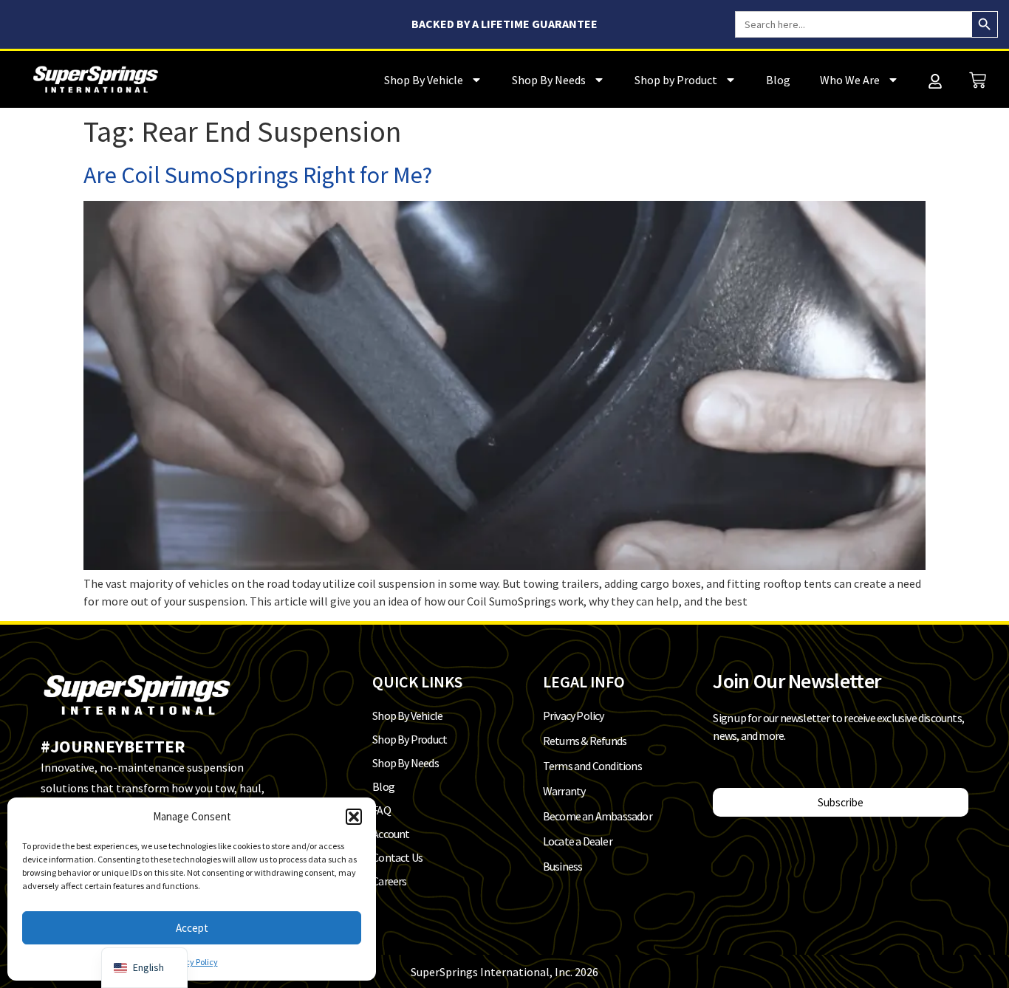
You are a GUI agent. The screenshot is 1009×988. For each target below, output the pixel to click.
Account (390, 833)
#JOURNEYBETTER (113, 746)
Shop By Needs (549, 79)
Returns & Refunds (584, 740)
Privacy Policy (192, 961)
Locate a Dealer (577, 841)
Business (563, 866)
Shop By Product (409, 739)
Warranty (564, 790)
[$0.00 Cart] (977, 80)
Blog (778, 79)
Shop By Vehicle (423, 79)
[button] (353, 816)
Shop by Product (676, 79)
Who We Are (850, 79)
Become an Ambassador (597, 816)
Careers (389, 881)
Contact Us (397, 857)
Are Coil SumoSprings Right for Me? (257, 175)
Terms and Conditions (592, 765)
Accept (192, 928)
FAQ (381, 810)
